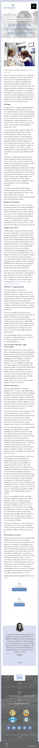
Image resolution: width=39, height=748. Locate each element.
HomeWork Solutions (20, 281)
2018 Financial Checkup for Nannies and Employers (19, 19)
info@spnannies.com (22, 703)
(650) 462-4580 (15, 696)
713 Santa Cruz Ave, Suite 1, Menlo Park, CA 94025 (19, 687)
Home (14, 15)
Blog (22, 15)
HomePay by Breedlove (12, 284)
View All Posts (19, 589)
